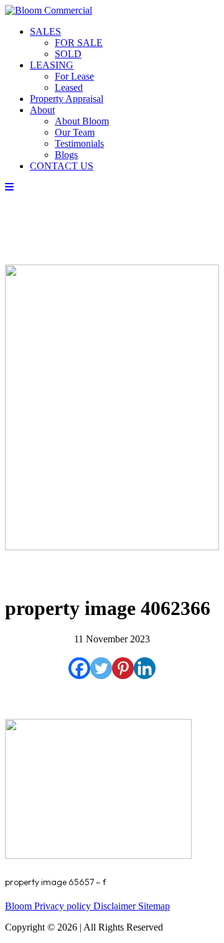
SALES (45, 31)
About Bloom (82, 121)
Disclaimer (115, 906)
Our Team (75, 132)
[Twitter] (101, 668)
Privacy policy (63, 906)
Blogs (66, 154)
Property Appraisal (66, 98)
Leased (69, 87)
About (42, 110)
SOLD (68, 54)
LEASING (51, 65)
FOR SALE (79, 42)
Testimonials (79, 143)
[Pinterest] (123, 668)
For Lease (74, 76)
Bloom (19, 906)
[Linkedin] (145, 668)
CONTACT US (61, 166)
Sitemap (154, 906)
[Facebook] (79, 668)
